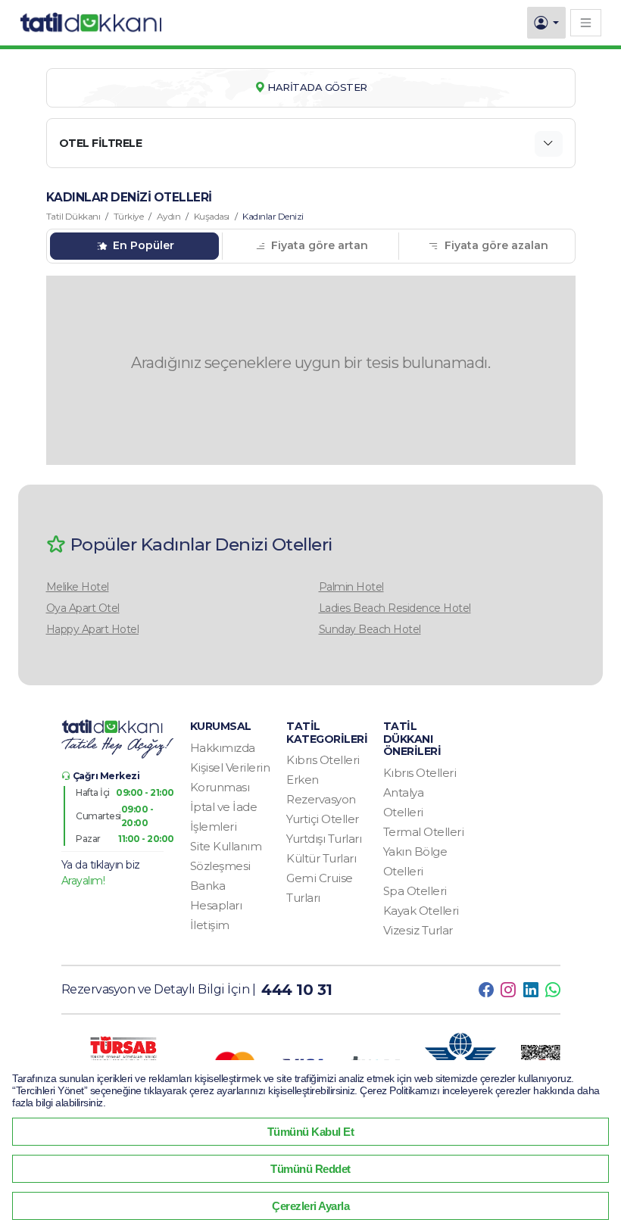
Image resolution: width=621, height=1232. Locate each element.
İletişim (209, 925)
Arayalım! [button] (83, 880)
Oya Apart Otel (83, 608)
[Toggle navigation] (585, 22)
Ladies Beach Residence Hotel (395, 608)
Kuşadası (211, 216)
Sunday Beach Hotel (370, 629)
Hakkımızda (222, 748)
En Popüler (142, 245)
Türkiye (129, 216)
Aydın (169, 216)
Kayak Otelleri (421, 910)
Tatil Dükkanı (73, 216)
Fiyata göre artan (318, 245)
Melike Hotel (77, 587)
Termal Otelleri (423, 832)
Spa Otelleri (415, 891)
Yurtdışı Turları (323, 838)
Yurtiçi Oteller (322, 819)
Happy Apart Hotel (92, 629)
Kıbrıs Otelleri (323, 760)
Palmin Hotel (351, 587)
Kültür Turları (321, 858)
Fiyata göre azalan (495, 245)
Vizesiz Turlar (418, 930)
